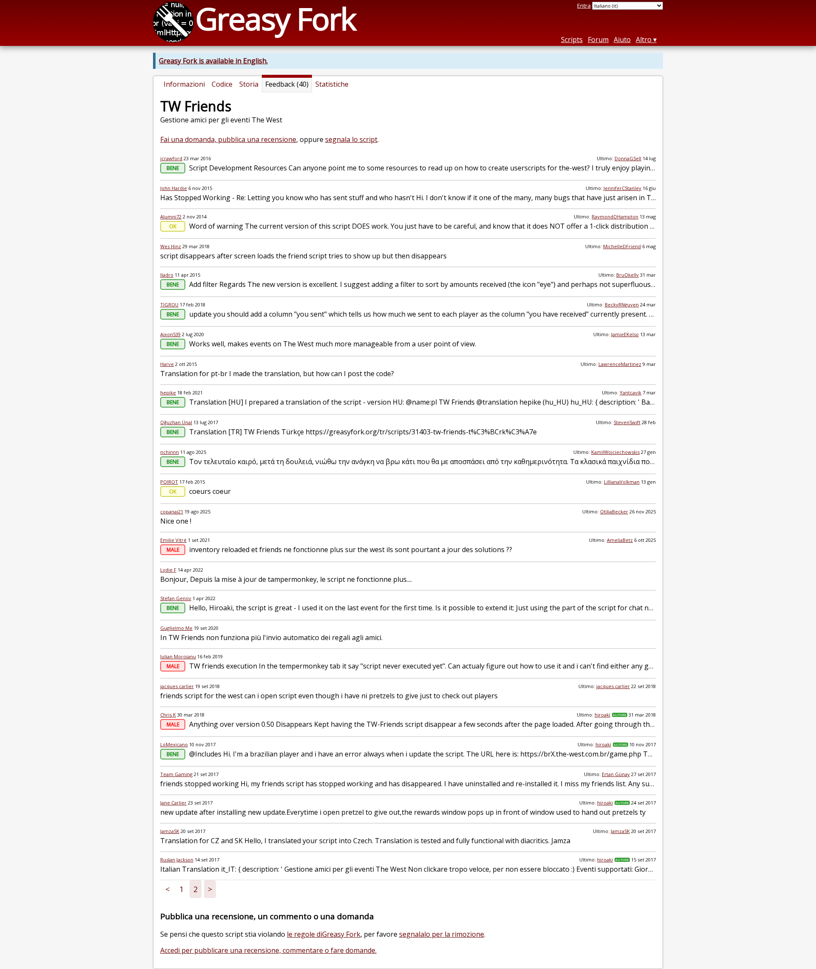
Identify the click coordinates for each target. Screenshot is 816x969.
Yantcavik (630, 392)
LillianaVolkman (622, 482)
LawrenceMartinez (619, 364)
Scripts (572, 39)
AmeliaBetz (620, 540)
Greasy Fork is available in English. (213, 60)
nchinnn (169, 452)
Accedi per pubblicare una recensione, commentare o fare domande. (268, 950)
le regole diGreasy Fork (323, 934)
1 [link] (181, 889)
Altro (644, 39)
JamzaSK (169, 831)
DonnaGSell (628, 158)
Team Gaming (176, 774)
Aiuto (622, 39)
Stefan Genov (175, 598)
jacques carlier (177, 686)
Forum (598, 39)
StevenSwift (627, 422)
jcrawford (171, 158)
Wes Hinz (170, 246)
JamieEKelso (625, 334)
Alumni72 (170, 216)
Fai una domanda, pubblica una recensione (228, 139)
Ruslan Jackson (176, 859)
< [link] (167, 889)
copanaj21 (171, 511)
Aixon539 (170, 334)
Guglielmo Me (176, 628)
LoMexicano (174, 744)
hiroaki (602, 714)
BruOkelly (627, 275)
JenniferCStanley (622, 188)
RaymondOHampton (615, 216)
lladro (166, 275)
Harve (167, 364)
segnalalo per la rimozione (441, 934)
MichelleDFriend (622, 246)
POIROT (169, 482)
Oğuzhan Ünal (176, 422)
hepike (168, 392)
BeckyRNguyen (622, 304)
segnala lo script (351, 139)
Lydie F (168, 570)
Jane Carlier (173, 802)
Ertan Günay (616, 774)
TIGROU (169, 304)
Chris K (168, 714)
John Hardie (173, 188)
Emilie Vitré (173, 540)
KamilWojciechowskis (615, 452)
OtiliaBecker (614, 511)
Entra (584, 5)
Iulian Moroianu (178, 656)
